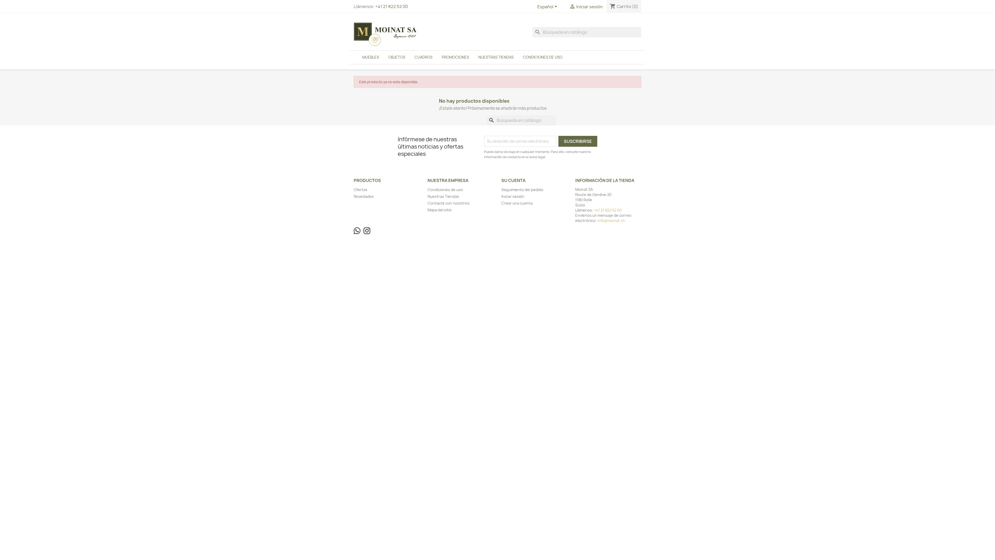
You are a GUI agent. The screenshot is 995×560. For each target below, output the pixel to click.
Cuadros (423, 57)
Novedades (364, 196)
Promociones (455, 57)
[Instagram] (367, 230)
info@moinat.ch (611, 220)
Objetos (396, 57)
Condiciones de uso (543, 57)
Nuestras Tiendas (496, 57)
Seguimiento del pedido (522, 189)
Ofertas (360, 189)
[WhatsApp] (357, 230)
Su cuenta (513, 180)
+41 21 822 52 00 (391, 6)
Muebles (370, 57)
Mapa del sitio (440, 209)
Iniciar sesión (512, 196)
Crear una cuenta (517, 203)
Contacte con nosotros (449, 203)
